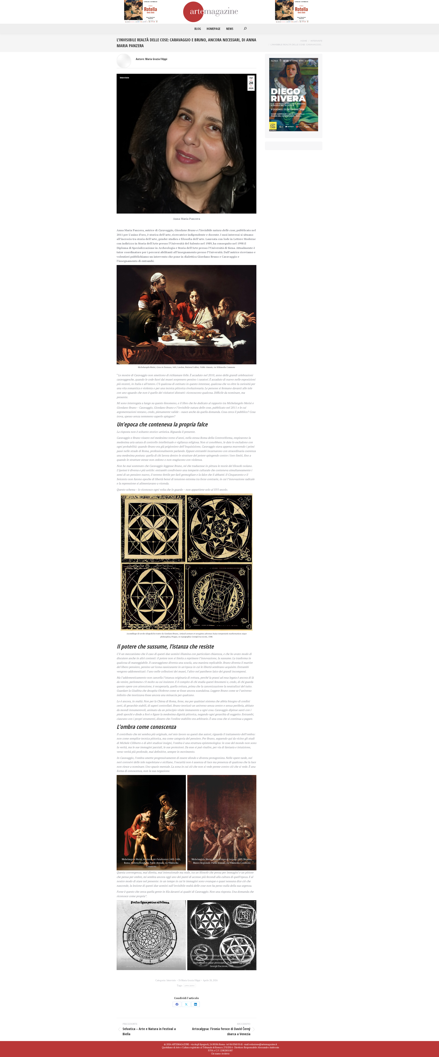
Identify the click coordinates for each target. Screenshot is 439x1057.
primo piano (189, 985)
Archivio (225, 1053)
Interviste (124, 78)
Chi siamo (216, 1053)
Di (189, 980)
